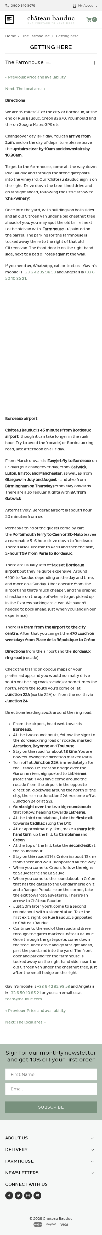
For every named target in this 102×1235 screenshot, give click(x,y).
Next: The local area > (25, 89)
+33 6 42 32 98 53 (39, 272)
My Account (87, 5)
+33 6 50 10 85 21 (25, 993)
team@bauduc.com (23, 999)
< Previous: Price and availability (35, 77)
